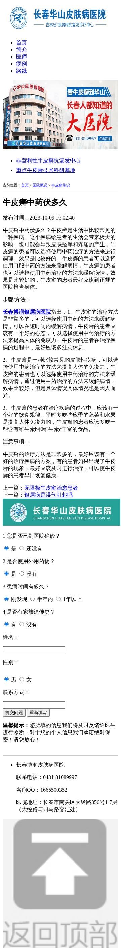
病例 (21, 64)
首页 (21, 42)
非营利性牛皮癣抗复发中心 (48, 160)
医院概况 (40, 185)
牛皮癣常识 (60, 185)
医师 (21, 56)
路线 (21, 71)
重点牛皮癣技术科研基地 (45, 170)
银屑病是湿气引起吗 (48, 495)
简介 (21, 49)
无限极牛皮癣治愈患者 (51, 488)
